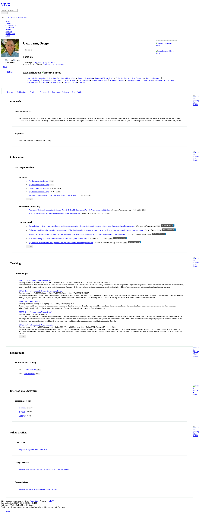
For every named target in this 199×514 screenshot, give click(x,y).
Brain (80, 78)
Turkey (22, 416)
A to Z (13, 17)
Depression (89, 78)
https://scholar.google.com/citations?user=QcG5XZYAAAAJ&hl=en (44, 469)
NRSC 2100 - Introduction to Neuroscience (35, 280)
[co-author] (160, 43)
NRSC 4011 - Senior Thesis (29, 301)
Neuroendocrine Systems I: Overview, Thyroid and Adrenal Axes (52, 195)
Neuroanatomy (84, 80)
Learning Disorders (153, 78)
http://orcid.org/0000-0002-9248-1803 (33, 450)
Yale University (30, 370)
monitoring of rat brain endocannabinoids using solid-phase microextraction (59, 239)
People (8, 23)
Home (7, 17)
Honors (8, 30)
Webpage (10, 72)
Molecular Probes (33, 80)
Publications (10, 27)
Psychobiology (32, 82)
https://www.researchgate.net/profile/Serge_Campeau (38, 489)
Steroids (67, 82)
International (10, 34)
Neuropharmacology (117, 80)
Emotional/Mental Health (104, 78)
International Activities (60, 92)
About (8, 36)
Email (5, 67)
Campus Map (22, 17)
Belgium (22, 408)
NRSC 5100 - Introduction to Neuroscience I (35, 312)
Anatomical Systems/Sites (36, 78)
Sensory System (56, 82)
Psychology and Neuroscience (44, 62)
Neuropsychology (133, 80)
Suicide (82, 82)
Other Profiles (77, 92)
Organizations (11, 25)
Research (9, 32)
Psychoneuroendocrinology (39, 181)
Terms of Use (34, 501)
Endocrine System (122, 78)
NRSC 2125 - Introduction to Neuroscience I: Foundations (40, 291)
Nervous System (70, 80)
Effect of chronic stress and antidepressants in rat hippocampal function (54, 213)
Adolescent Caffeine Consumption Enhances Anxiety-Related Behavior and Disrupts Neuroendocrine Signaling (69, 210)
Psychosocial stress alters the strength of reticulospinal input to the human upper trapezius (61, 243)
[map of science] (162, 51)
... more (29, 199)
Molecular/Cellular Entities (52, 80)
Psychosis (44, 82)
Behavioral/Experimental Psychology (62, 78)
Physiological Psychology (164, 80)
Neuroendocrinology (99, 80)
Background (44, 92)
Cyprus (22, 412)
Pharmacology (147, 80)
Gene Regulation (138, 78)
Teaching (33, 92)
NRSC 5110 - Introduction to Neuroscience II (36, 325)
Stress (75, 82)
